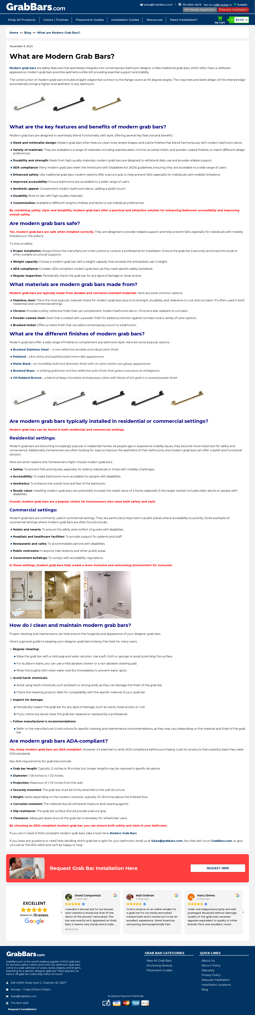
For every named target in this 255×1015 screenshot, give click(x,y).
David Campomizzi (88, 895)
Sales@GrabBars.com (158, 4)
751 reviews (40, 915)
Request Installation (233, 9)
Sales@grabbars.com (167, 841)
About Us (208, 960)
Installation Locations (216, 984)
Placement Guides (90, 19)
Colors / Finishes (56, 19)
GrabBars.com (221, 841)
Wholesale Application (199, 9)
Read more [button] (71, 929)
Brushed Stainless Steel (31, 349)
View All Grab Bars (159, 960)
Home (14, 32)
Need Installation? (184, 19)
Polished (19, 356)
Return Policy (211, 965)
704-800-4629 (191, 4)
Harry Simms (206, 895)
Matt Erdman (145, 895)
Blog (27, 32)
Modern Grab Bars (123, 833)
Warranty (208, 970)
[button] (242, 912)
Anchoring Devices (159, 965)
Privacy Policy (211, 975)
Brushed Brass (24, 370)
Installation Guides (125, 19)
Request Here (218, 868)
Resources (155, 19)
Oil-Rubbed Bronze (27, 377)
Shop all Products (21, 19)
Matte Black (22, 363)
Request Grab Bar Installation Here (94, 868)
